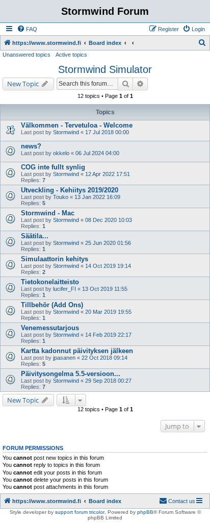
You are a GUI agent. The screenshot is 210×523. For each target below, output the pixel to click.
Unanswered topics (26, 55)
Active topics (71, 55)
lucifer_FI (64, 289)
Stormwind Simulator (105, 69)
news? (31, 146)
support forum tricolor (79, 512)
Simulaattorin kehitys (54, 259)
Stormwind (66, 132)
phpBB (145, 512)
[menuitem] (27, 29)
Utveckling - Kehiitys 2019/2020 (69, 190)
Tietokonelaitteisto (50, 282)
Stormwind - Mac (47, 213)
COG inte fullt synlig (53, 167)
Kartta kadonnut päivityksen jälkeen (77, 351)
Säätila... (34, 236)
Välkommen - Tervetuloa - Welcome (77, 125)
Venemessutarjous (50, 328)
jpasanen (64, 358)
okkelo (61, 153)
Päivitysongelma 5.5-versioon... (70, 374)
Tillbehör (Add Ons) (52, 305)
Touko (60, 197)
